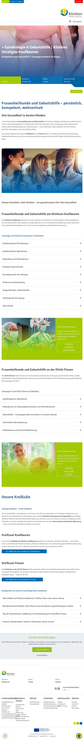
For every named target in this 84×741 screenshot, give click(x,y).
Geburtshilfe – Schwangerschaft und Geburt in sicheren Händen (30, 414)
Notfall (79, 1)
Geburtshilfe (8, 305)
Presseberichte (34, 702)
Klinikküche (6, 712)
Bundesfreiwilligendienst (52, 706)
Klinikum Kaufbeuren (26, 80)
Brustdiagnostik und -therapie (15, 274)
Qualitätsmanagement (9, 718)
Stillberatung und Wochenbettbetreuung (20, 430)
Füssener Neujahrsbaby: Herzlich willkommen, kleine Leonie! (28, 621)
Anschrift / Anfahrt (75, 705)
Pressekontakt (34, 704)
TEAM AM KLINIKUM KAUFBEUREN (69, 347)
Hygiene (4, 710)
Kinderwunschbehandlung (14, 282)
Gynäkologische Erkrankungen (15, 243)
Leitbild (4, 704)
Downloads (75, 708)
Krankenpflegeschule (9, 714)
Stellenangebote (49, 702)
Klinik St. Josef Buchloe (69, 80)
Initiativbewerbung (50, 704)
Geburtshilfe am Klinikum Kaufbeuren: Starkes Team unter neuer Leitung (33, 598)
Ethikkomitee (6, 706)
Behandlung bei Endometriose (15, 259)
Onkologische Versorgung (13, 298)
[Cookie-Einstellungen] (5, 736)
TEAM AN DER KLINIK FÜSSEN (69, 471)
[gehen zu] (70, 22)
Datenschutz (43, 736)
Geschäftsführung (7, 702)
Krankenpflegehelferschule (10, 716)
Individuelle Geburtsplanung (15, 422)
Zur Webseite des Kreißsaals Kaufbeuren (23, 551)
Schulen (20, 1)
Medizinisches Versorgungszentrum (22, 719)
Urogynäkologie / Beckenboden (16, 290)
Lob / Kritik (5, 708)
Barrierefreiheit (32, 736)
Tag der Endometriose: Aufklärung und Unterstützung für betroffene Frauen (34, 613)
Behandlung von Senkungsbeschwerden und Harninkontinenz (29, 406)
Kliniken (5, 1)
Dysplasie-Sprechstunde (13, 266)
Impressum (52, 736)
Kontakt (74, 702)
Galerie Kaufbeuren (61, 703)
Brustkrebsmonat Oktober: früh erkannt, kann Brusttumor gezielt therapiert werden (38, 606)
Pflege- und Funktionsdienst (21, 713)
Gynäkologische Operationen (15, 251)
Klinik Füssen (45, 80)
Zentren (18, 707)
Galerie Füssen (62, 706)
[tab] (42, 243)
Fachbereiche (20, 705)
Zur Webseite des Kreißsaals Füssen (21, 579)
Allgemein (5, 81)
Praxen (13, 1)
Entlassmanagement (22, 716)
